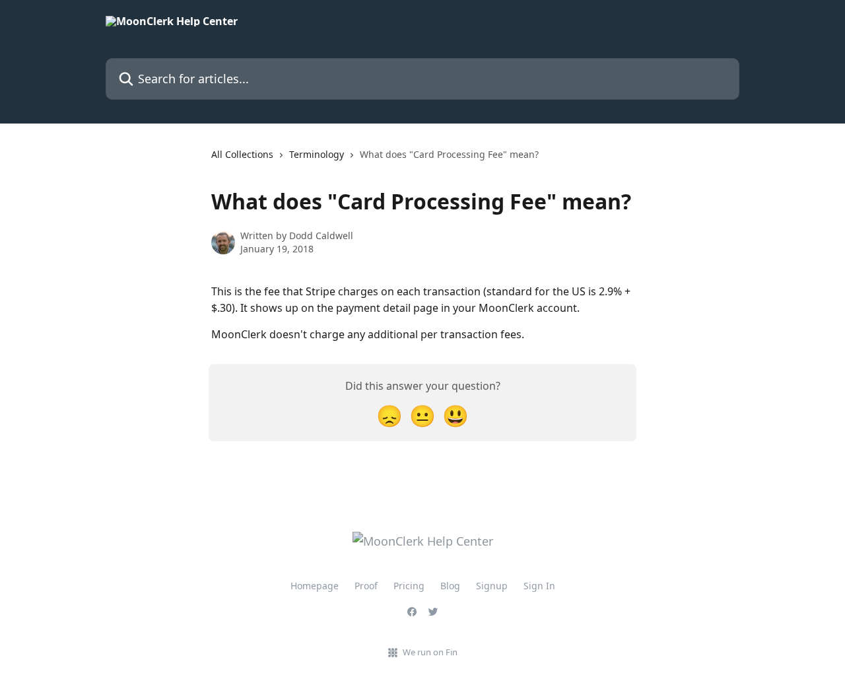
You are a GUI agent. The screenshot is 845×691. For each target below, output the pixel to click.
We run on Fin (430, 652)
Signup (492, 585)
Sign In (539, 585)
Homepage (314, 585)
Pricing (408, 585)
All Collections (242, 154)
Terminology (316, 154)
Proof (366, 585)
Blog (450, 585)
